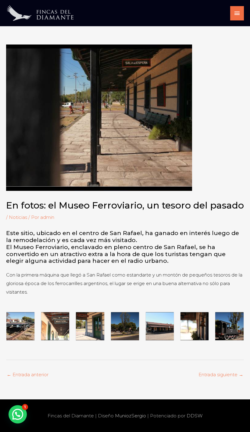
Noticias (18, 217)
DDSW (194, 416)
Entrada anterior (27, 374)
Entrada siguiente (220, 374)
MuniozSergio (131, 416)
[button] (18, 414)
